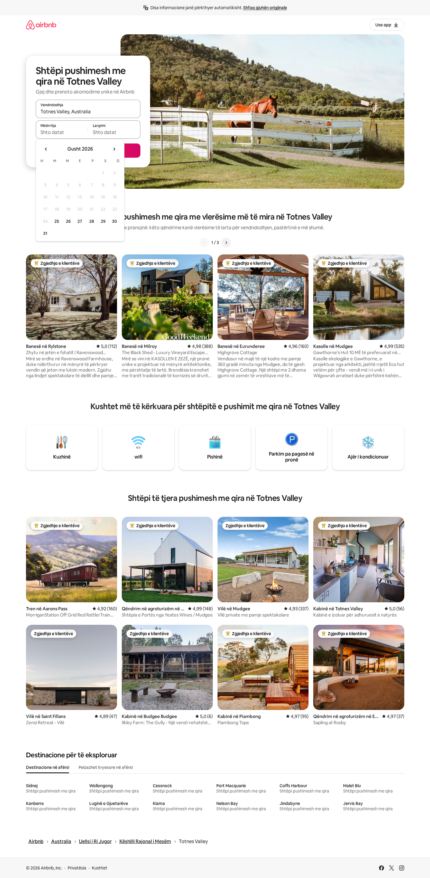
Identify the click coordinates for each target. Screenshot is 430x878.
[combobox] (88, 111)
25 (56, 221)
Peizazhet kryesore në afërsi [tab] (106, 767)
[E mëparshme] (204, 242)
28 (91, 221)
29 (103, 221)
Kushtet (99, 868)
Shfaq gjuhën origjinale (265, 7)
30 (114, 221)
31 (45, 233)
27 (79, 221)
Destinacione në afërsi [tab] (47, 767)
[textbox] (61, 132)
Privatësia (77, 868)
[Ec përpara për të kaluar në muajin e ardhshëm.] (114, 149)
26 (68, 221)
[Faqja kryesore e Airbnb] (41, 24)
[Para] (226, 242)
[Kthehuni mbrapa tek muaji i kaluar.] (46, 149)
